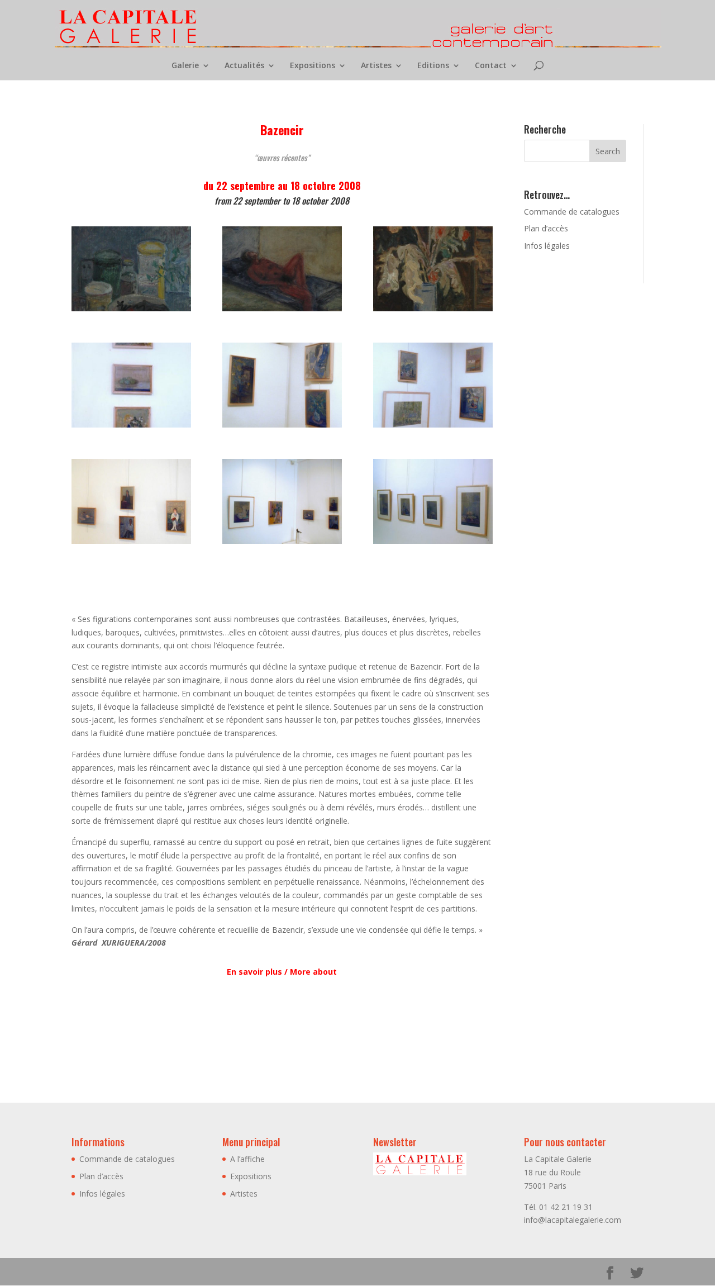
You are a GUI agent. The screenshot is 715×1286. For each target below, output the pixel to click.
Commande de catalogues (571, 211)
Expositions (312, 65)
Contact (491, 65)
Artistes (376, 65)
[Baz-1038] (131, 311)
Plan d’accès (546, 228)
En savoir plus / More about (282, 971)
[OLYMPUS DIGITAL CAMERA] (131, 427)
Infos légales (547, 245)
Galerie (185, 65)
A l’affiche (247, 1159)
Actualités (244, 65)
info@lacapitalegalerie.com (572, 1219)
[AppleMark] (282, 311)
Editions (433, 65)
